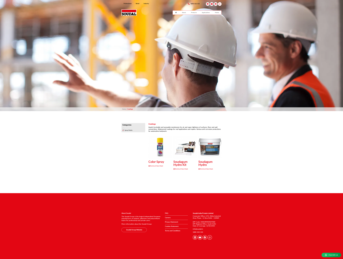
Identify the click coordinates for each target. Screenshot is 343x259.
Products (194, 12)
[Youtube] (211, 4)
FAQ (166, 213)
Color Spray (156, 161)
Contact (170, 233)
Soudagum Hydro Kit (180, 163)
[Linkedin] (207, 4)
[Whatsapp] (220, 4)
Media (217, 12)
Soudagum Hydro (205, 163)
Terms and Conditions (172, 231)
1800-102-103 (198, 232)
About (184, 12)
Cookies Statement (172, 226)
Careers (168, 217)
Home (124, 109)
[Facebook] (216, 4)
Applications (206, 12)
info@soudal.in (198, 229)
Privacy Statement (171, 222)
